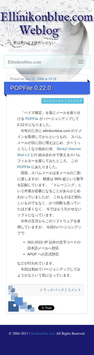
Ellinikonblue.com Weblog (46, 24)
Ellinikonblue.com (24, 62)
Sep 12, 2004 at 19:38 (40, 78)
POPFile (31, 119)
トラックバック (52, 290)
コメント (74, 290)
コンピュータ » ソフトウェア (62, 101)
